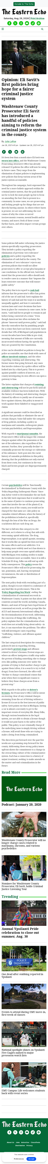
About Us (10, 1142)
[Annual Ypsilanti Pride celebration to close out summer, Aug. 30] (24, 913)
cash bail (34, 290)
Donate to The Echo (24, 4)
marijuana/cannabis (27, 433)
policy (28, 564)
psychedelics (15, 485)
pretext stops (20, 649)
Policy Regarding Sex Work (16, 592)
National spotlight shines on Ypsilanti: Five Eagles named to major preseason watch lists (23, 1052)
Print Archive (37, 18)
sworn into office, (11, 160)
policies (6, 256)
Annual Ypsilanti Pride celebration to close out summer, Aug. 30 (20, 932)
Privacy (29, 1145)
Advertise (25, 1142)
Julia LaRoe (10, 141)
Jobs (18, 1142)
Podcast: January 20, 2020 (21, 804)
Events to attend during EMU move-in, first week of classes (24, 1013)
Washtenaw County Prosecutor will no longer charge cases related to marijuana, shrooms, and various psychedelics (24, 844)
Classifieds (35, 1142)
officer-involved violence (14, 356)
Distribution (20, 1145)
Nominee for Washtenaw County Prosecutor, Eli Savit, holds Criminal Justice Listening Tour (22, 886)
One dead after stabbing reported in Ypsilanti (22, 975)
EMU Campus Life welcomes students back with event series (23, 1092)
